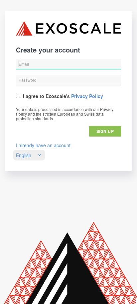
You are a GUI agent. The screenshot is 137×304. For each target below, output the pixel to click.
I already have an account (43, 145)
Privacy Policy (87, 96)
